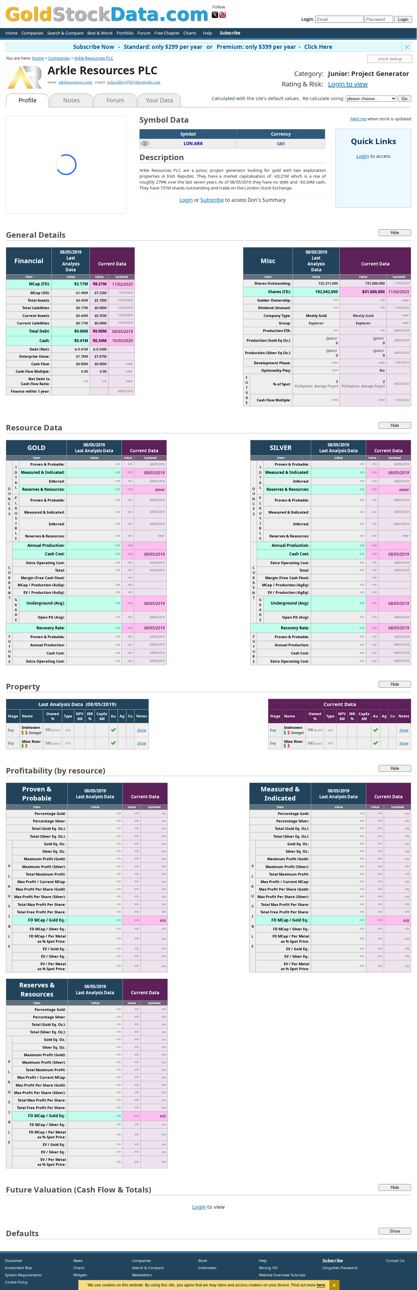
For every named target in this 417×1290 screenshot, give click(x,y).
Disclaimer (13, 1260)
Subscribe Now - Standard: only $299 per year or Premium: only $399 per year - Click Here (202, 47)
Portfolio (125, 33)
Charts (189, 33)
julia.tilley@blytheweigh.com (133, 82)
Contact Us (395, 1260)
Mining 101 (268, 1267)
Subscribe (212, 199)
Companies (32, 33)
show (141, 730)
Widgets (77, 1274)
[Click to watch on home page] (145, 143)
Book (201, 1260)
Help (207, 33)
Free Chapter (167, 33)
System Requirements (23, 1274)
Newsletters (142, 1274)
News (75, 1260)
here (321, 1285)
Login (186, 199)
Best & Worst (100, 33)
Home (12, 33)
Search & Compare (65, 33)
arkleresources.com (75, 82)
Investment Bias (18, 1267)
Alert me (358, 119)
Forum (144, 33)
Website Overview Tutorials (282, 1274)
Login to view (348, 84)
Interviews (205, 1267)
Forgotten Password (340, 1267)
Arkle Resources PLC (93, 58)
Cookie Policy (16, 1282)
